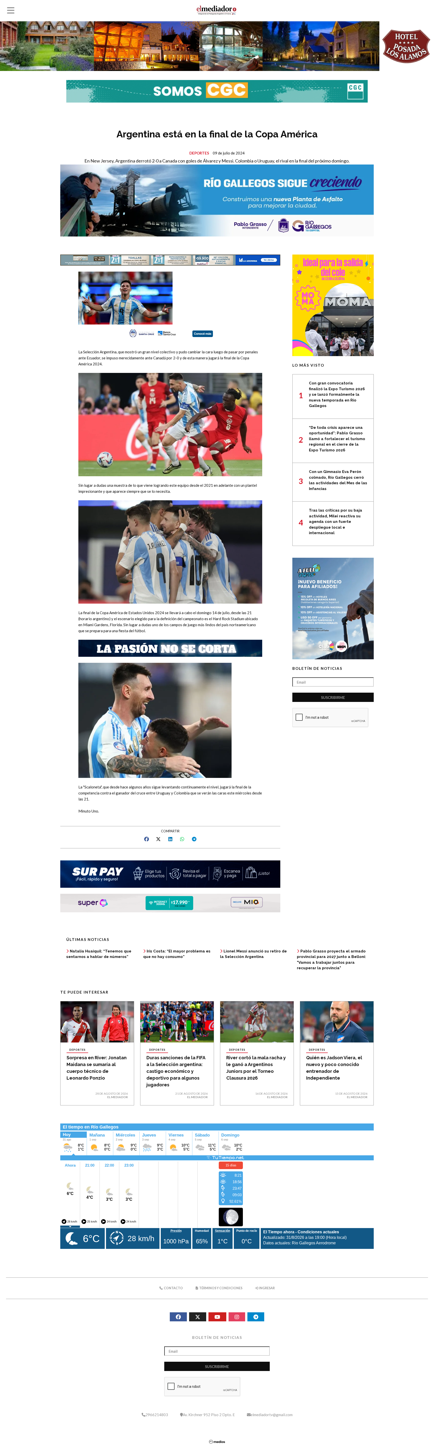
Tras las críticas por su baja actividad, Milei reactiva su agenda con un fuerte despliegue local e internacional (335, 521)
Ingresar (266, 1288)
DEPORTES (199, 153)
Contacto (173, 1288)
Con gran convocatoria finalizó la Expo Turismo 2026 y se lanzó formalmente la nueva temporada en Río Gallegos (337, 394)
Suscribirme (333, 697)
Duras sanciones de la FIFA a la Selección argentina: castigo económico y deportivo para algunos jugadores (175, 1071)
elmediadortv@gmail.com (272, 1414)
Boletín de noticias (317, 668)
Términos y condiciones (220, 1288)
